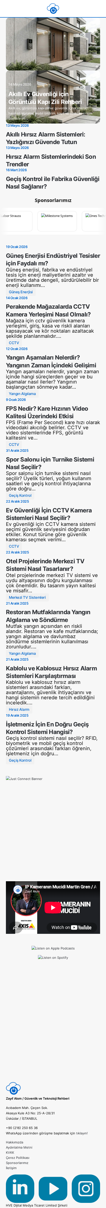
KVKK (10, 1152)
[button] (8, 8)
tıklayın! (82, 1133)
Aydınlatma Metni (19, 1147)
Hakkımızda (14, 1142)
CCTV (14, 342)
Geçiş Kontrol (20, 495)
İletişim (11, 1168)
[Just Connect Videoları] (53, 822)
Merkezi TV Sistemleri (27, 597)
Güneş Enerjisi (21, 292)
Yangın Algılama (22, 393)
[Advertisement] (53, 1028)
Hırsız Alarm (19, 709)
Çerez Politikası (17, 1158)
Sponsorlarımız (17, 1163)
